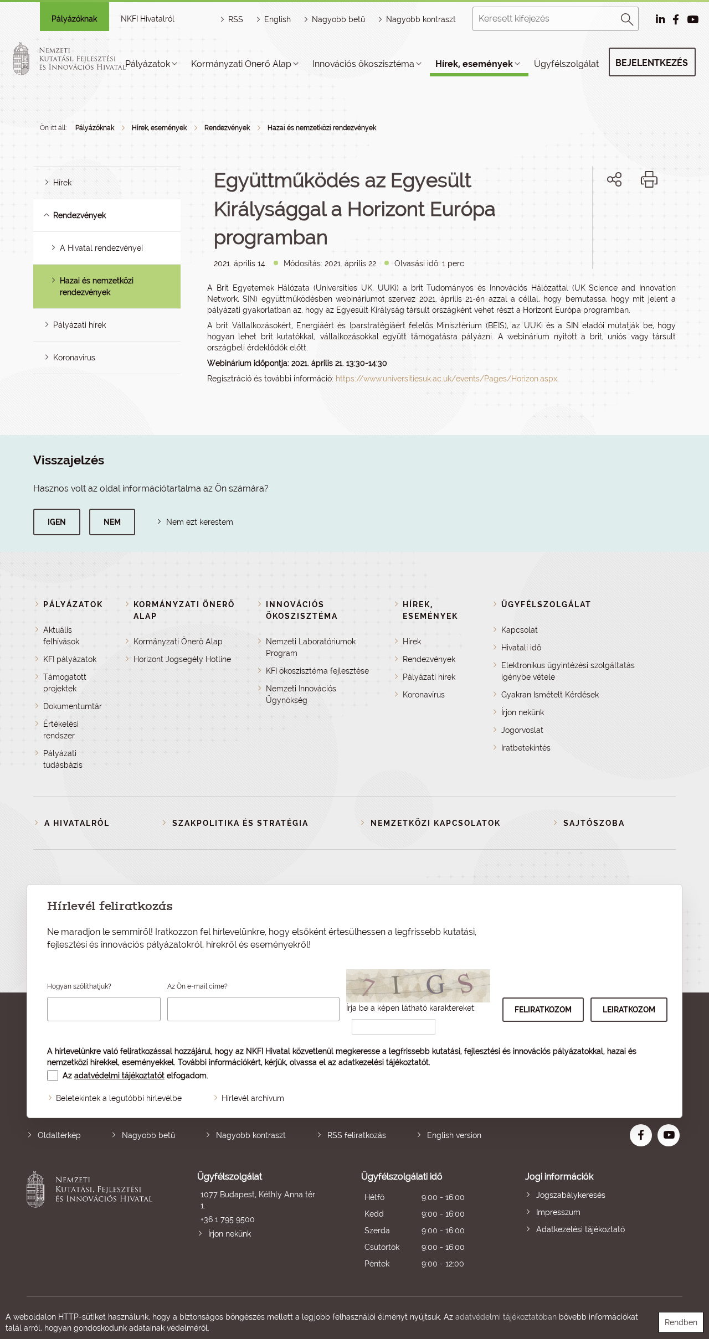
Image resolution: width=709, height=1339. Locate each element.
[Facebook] (601, 217)
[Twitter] (626, 217)
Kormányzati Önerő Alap (241, 64)
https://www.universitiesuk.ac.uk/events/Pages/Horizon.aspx (446, 378)
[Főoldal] (82, 58)
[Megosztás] (614, 179)
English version (454, 1135)
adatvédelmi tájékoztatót (119, 1075)
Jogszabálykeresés (570, 1195)
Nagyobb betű (148, 1135)
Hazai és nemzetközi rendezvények (322, 128)
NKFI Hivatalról (147, 18)
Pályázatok (147, 64)
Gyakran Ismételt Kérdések (550, 694)
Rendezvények (227, 128)
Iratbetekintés (526, 747)
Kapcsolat (519, 629)
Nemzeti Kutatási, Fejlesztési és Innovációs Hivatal (92, 1221)
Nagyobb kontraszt (421, 19)
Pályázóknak (74, 18)
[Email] (577, 217)
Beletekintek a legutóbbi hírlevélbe (119, 1098)
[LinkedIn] (651, 217)
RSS (235, 19)
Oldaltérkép (59, 1135)
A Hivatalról (77, 823)
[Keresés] (627, 17)
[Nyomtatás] (649, 179)
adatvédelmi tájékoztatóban (506, 1316)
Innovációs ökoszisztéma (363, 64)
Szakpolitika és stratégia (240, 823)
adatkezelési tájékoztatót (383, 1062)
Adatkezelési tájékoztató (580, 1229)
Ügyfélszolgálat (566, 64)
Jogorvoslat (522, 730)
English (277, 19)
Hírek (62, 182)
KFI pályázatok (69, 659)
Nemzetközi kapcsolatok (436, 823)
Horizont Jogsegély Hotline (182, 659)
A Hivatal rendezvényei (101, 248)
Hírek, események (474, 64)
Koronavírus (74, 357)
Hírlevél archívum (253, 1098)
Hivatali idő (521, 647)
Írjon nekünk (522, 712)
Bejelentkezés (651, 63)
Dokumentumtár (72, 706)
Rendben (681, 1322)
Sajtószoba (594, 823)
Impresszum (558, 1212)
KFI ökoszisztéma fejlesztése (317, 670)
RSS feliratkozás (356, 1135)
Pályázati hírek (79, 324)
